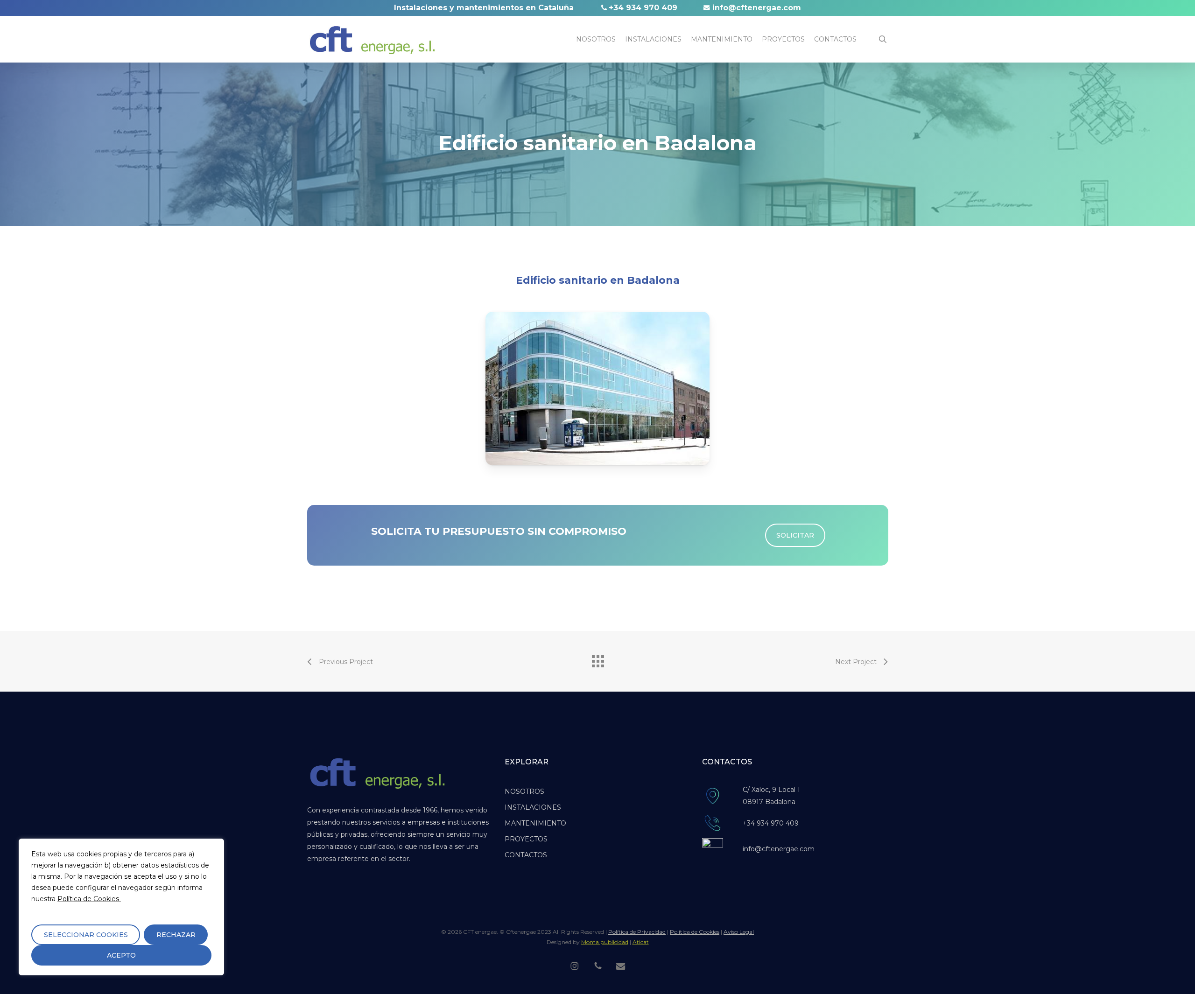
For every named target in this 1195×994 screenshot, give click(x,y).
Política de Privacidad (637, 931)
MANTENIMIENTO (535, 823)
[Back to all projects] (597, 659)
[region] (121, 907)
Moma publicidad (604, 941)
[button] (795, 535)
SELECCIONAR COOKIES (86, 935)
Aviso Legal (739, 931)
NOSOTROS (524, 791)
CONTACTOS (526, 855)
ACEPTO (121, 955)
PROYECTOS (526, 839)
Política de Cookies (89, 899)
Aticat (641, 941)
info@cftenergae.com (756, 7)
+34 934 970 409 (643, 7)
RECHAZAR (176, 935)
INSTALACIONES (533, 807)
